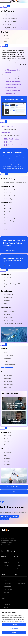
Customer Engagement (10, 199)
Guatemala (7, 464)
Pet (5, 233)
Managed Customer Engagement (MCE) (15, 182)
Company (3, 271)
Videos (6, 361)
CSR (18, 568)
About (18, 562)
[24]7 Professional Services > (13, 145)
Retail (5, 206)
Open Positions (21, 583)
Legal (5, 41)
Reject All (14, 632)
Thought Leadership (9, 364)
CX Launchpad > (6, 132)
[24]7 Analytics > (9, 142)
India (5, 303)
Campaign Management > (13, 81)
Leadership (7, 280)
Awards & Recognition (11, 18)
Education (7, 224)
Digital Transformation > (12, 139)
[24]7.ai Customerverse (11, 21)
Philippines (7, 300)
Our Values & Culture (10, 438)
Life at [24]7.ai (8, 435)
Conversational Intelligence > (14, 90)
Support (6, 607)
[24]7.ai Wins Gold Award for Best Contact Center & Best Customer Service (15, 405)
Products (2, 46)
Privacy (6, 35)
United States (8, 452)
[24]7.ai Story (8, 24)
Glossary (6, 592)
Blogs (5, 352)
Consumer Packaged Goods (11, 221)
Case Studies (7, 358)
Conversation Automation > (13, 84)
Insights (2, 345)
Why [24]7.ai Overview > (9, 11)
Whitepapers (7, 586)
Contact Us (7, 314)
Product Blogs (8, 375)
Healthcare (7, 227)
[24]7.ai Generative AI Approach (13, 28)
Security (6, 38)
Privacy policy (22, 621)
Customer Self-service (10, 193)
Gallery (6, 444)
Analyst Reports (8, 355)
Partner (6, 286)
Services (2, 122)
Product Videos (8, 381)
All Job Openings (8, 441)
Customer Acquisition (10, 190)
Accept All (14, 624)
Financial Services (9, 212)
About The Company (9, 277)
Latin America (8, 297)
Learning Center (8, 384)
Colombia (6, 461)
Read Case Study (10, 250)
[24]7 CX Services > (7, 126)
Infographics (7, 387)
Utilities (6, 230)
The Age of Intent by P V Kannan (13, 323)
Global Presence (8, 294)
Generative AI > (10, 93)
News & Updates (8, 317)
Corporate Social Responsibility (12, 284)
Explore (8, 265)
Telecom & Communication (11, 209)
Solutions (2, 174)
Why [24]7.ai (3, 7)
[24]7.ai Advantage (10, 15)
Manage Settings (14, 628)
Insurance (7, 215)
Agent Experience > (11, 87)
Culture (19, 580)
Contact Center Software (11, 196)
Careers (2, 429)
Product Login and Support (14, 487)
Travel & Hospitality (9, 218)
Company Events (8, 320)
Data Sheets (7, 378)
